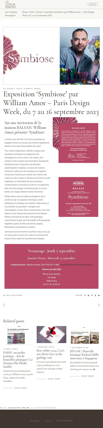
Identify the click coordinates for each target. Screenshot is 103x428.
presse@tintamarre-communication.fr (76, 265)
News (32, 12)
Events (39, 12)
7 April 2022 (10, 349)
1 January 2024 (45, 347)
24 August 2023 (12, 88)
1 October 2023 (79, 347)
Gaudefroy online (19, 408)
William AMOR (15, 295)
